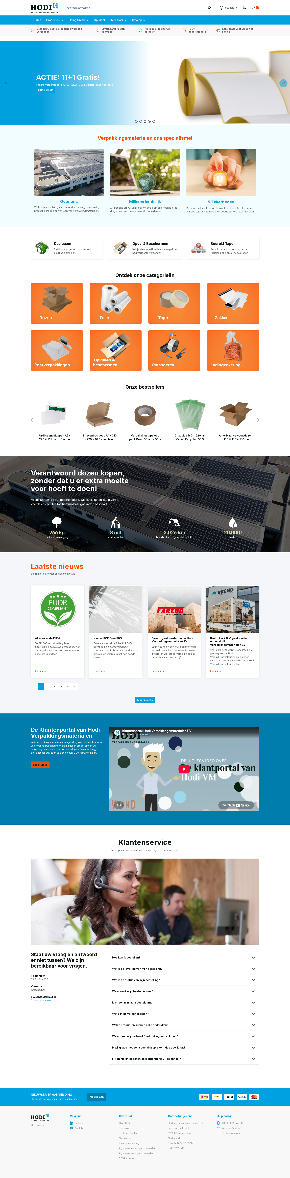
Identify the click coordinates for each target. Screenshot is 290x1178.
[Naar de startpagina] (44, 8)
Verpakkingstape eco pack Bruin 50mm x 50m (145, 437)
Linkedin (79, 1123)
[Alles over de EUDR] (57, 609)
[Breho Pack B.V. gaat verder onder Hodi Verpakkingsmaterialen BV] (232, 609)
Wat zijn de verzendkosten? (130, 1013)
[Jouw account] (244, 7)
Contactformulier (231, 1133)
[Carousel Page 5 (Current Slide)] (153, 121)
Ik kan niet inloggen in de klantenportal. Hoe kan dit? (146, 1058)
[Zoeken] (209, 7)
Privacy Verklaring (129, 1143)
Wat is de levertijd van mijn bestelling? (137, 968)
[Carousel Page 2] (140, 121)
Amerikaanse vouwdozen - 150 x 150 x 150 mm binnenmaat (235, 437)
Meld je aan (97, 1096)
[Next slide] (283, 83)
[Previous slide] (7, 83)
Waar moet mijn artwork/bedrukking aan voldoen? (145, 1036)
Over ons (69, 201)
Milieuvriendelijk (145, 201)
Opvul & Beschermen (150, 244)
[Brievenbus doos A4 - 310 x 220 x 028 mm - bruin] (99, 414)
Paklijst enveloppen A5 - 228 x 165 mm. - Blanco (54, 437)
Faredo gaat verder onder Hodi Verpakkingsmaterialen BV (172, 640)
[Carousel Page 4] (149, 121)
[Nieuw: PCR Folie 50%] (115, 609)
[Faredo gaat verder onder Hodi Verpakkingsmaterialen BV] (174, 609)
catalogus (44, 91)
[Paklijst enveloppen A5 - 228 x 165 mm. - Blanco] (54, 414)
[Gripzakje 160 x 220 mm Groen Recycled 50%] (190, 414)
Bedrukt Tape (222, 244)
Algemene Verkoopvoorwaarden (137, 1148)
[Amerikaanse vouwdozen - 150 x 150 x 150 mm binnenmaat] (235, 414)
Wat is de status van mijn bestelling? (136, 980)
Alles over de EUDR (47, 638)
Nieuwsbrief (125, 1138)
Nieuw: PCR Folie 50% (108, 638)
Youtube (79, 1128)
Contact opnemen (41, 1000)
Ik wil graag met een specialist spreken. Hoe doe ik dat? (148, 1047)
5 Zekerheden (221, 202)
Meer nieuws (145, 700)
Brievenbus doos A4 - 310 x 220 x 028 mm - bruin (100, 437)
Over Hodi (124, 1123)
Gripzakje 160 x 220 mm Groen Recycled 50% (190, 437)
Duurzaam (62, 244)
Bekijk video (40, 764)
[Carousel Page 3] (145, 121)
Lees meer (41, 671)
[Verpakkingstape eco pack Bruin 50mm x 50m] (145, 414)
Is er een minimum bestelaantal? (133, 1002)
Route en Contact (128, 1133)
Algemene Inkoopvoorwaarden (136, 1153)
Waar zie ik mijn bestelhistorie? (132, 991)
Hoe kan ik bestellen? (126, 957)
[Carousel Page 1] (136, 121)
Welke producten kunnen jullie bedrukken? (140, 1025)
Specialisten (125, 1128)
